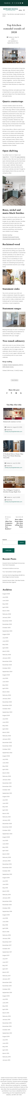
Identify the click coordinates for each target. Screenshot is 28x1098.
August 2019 (6, 877)
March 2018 (6, 932)
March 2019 (6, 891)
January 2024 (7, 698)
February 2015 (7, 1057)
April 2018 (5, 928)
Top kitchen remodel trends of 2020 (14, 29)
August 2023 (6, 715)
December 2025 (7, 621)
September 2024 (7, 671)
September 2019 (7, 874)
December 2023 (7, 702)
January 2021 (6, 820)
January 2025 (7, 658)
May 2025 (5, 644)
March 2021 (6, 813)
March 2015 (6, 1053)
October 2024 (7, 668)
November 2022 (7, 746)
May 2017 (5, 965)
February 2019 (7, 894)
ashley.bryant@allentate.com (13, 431)
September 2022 (7, 752)
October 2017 (6, 948)
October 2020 (7, 830)
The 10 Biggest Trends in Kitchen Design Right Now (12, 491)
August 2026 (6, 594)
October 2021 (6, 790)
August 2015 (6, 1036)
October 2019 (6, 871)
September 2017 (7, 952)
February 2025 (7, 654)
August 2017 (6, 955)
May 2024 (5, 685)
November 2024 (7, 665)
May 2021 (5, 807)
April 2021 (5, 810)
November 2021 (7, 786)
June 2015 (5, 1043)
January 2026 (7, 617)
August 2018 (6, 915)
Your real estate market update (12, 572)
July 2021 (5, 800)
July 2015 (5, 1040)
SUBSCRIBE (8, 550)
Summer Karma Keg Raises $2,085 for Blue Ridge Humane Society (14, 576)
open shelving (21, 157)
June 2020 (6, 844)
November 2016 (7, 986)
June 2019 (5, 884)
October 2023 (7, 709)
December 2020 (7, 823)
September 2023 (7, 712)
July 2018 (5, 918)
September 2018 (7, 911)
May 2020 (5, 847)
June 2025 (6, 641)
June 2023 (6, 722)
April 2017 (5, 969)
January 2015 (6, 1060)
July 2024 (5, 678)
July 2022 (5, 759)
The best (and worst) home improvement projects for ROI (11, 238)
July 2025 (5, 638)
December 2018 (7, 901)
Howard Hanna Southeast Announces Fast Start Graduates (14, 564)
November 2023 (7, 705)
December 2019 (7, 864)
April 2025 (5, 648)
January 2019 (6, 898)
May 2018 (5, 925)
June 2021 (5, 803)
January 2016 (6, 1019)
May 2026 (5, 604)
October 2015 (6, 1030)
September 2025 (7, 631)
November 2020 (7, 827)
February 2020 (7, 857)
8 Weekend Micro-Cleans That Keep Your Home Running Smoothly (13, 456)
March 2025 (6, 651)
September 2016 (7, 992)
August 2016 (6, 996)
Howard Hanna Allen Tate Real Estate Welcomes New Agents (13, 581)
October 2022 (6, 749)
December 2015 (7, 1023)
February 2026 (7, 614)
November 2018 (7, 905)
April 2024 (5, 688)
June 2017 (5, 962)
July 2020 (5, 840)
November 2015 (7, 1026)
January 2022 (7, 780)
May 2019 (5, 888)
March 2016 (6, 1013)
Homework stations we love (12, 422)
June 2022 (6, 763)
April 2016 (5, 1009)
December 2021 (7, 783)
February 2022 (7, 776)
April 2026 (5, 607)
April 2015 (5, 1050)
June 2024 (6, 681)
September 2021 (7, 793)
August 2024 (6, 675)
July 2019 (5, 881)
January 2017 (6, 979)
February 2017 (7, 976)
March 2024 (6, 692)
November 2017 (7, 945)
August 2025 (6, 634)
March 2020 (6, 854)
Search (5, 539)
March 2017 (6, 972)
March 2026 (6, 611)
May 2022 (5, 766)
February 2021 (7, 817)
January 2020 (7, 861)
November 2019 (7, 867)
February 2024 (7, 695)
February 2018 (7, 935)
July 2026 (5, 597)
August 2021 (6, 796)
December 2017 (7, 942)
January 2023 (7, 739)
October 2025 (7, 627)
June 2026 (6, 600)
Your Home (14, 380)
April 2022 (5, 769)
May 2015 (5, 1046)
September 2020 (7, 834)
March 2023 (6, 732)
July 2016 (5, 999)
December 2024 (7, 661)
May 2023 (5, 725)
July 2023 (5, 719)
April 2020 (5, 850)
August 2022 (6, 756)
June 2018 (5, 921)
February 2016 (7, 1016)
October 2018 (6, 908)
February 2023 (7, 736)
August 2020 (6, 837)
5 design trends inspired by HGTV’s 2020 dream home (13, 366)
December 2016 (7, 982)
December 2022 (7, 742)
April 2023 (5, 729)
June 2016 (5, 1003)
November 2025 (7, 624)
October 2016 (6, 989)
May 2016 (5, 1006)
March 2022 (6, 773)
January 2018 (6, 938)
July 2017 (5, 959)
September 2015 (7, 1033)
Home (4, 14)
